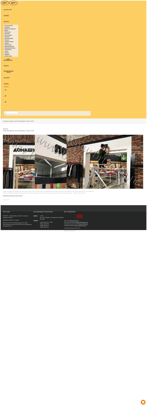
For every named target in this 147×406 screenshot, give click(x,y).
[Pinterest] (82, 216)
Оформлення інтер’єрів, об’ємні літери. (13, 195)
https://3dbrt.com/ (83, 224)
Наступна (5, 128)
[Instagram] (80, 216)
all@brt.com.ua (43, 231)
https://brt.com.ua (74, 220)
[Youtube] (78, 216)
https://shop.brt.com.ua (82, 222)
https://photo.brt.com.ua (80, 225)
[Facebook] (77, 216)
